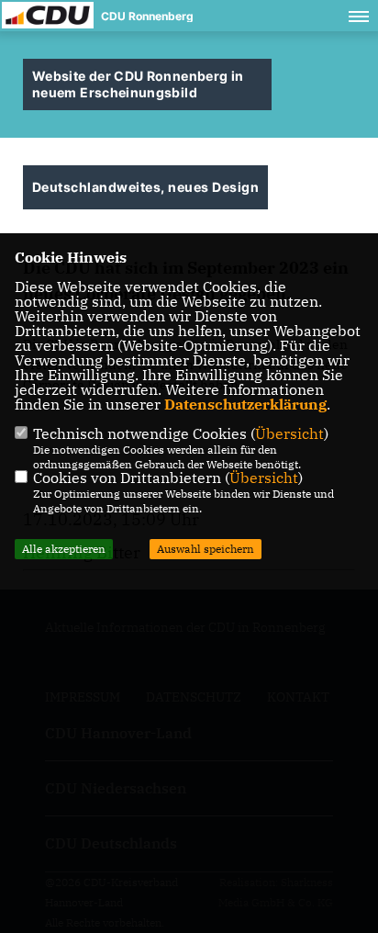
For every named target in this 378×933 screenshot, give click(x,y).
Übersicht (289, 433)
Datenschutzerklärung (245, 404)
